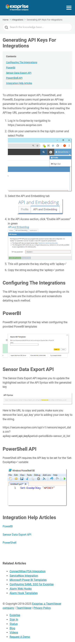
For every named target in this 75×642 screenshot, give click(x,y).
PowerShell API (14, 78)
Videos (14, 632)
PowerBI (10, 67)
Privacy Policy (42, 608)
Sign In (14, 619)
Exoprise (15, 615)
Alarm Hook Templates (24, 593)
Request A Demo (20, 636)
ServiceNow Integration (24, 575)
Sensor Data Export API (18, 72)
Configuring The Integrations (21, 62)
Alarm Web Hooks (21, 588)
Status (14, 624)
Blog (12, 628)
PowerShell (9, 542)
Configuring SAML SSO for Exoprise (32, 584)
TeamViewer (23, 608)
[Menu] (69, 8)
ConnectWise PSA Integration (28, 571)
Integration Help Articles (19, 83)
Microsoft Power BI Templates (28, 580)
